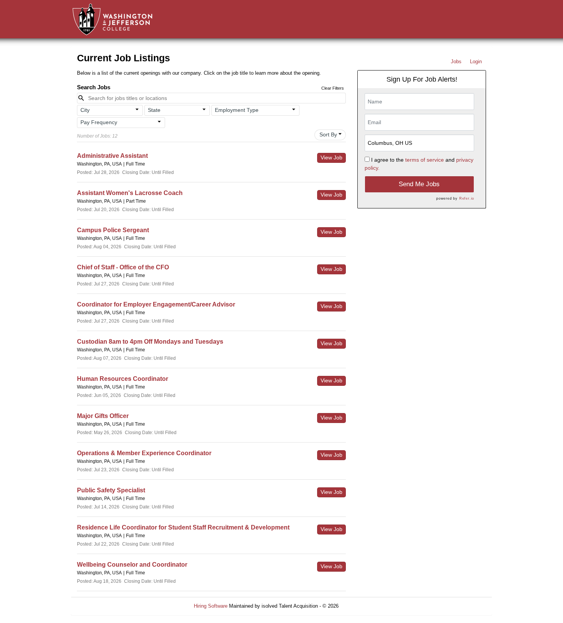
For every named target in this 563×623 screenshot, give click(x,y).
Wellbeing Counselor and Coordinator (132, 564)
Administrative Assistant (112, 155)
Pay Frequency (98, 122)
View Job (331, 157)
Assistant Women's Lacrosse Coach (130, 193)
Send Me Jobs (419, 184)
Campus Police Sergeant (113, 230)
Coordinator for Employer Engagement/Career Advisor (156, 304)
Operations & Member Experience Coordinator (144, 453)
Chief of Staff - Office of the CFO (123, 267)
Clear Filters (332, 88)
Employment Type (237, 110)
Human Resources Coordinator (122, 378)
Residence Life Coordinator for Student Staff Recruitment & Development (183, 527)
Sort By (328, 134)
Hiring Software (210, 606)
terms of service (424, 160)
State (154, 110)
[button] (110, 110)
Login (476, 61)
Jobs (456, 61)
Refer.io (466, 198)
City (85, 110)
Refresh (361, 606)
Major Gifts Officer (103, 416)
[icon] (137, 109)
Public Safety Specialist (111, 490)
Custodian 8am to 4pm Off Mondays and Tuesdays (150, 341)
